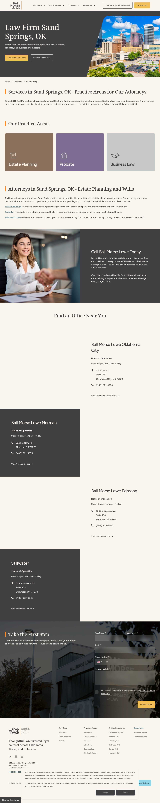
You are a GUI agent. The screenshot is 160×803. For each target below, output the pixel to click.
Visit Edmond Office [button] (100, 536)
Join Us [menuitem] (61, 741)
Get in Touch (146, 704)
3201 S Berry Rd (24, 442)
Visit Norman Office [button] (20, 464)
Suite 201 (101, 374)
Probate (9, 212)
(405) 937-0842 (24, 598)
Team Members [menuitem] (65, 737)
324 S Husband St (25, 583)
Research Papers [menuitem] (140, 732)
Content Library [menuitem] (140, 737)
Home (7, 82)
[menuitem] (44, 5)
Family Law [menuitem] (88, 732)
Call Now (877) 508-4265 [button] (118, 5)
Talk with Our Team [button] (17, 58)
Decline (125, 792)
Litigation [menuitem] (88, 745)
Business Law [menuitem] (89, 749)
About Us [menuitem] (62, 732)
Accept (105, 792)
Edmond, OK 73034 (106, 519)
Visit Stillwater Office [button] (21, 608)
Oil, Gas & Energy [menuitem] (90, 753)
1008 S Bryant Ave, (106, 511)
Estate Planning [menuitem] (90, 737)
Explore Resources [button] (41, 58)
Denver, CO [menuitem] (113, 749)
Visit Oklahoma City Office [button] (103, 395)
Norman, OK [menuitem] (113, 737)
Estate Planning (13, 206)
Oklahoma (18, 82)
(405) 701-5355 (104, 385)
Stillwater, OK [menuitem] (114, 745)
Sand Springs (32, 82)
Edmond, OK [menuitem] (114, 741)
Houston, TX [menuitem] (114, 753)
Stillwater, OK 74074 (27, 591)
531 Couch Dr (103, 370)
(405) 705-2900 (104, 525)
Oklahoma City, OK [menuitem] (116, 732)
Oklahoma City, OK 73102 (109, 379)
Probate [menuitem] (87, 741)
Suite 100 (101, 515)
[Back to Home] (16, 5)
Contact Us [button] (142, 5)
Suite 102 (21, 587)
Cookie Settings (10, 800)
